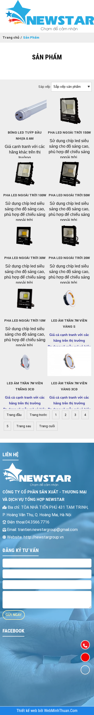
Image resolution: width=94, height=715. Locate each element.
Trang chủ (11, 37)
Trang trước (38, 415)
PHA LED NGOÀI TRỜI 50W (69, 195)
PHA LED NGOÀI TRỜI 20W (69, 258)
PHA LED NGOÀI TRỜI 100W (24, 195)
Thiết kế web (27, 710)
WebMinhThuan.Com (60, 710)
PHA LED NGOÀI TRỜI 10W (24, 320)
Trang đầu (14, 415)
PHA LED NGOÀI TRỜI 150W (69, 132)
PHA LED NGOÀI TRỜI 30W (24, 258)
